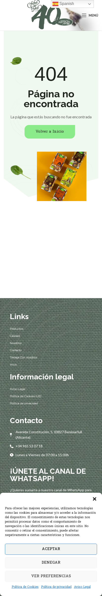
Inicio (13, 364)
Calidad (15, 336)
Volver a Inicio (50, 131)
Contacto (16, 350)
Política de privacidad (56, 587)
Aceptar (51, 549)
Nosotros (16, 343)
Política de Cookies (25, 587)
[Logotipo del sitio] (49, 15)
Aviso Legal (82, 587)
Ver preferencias (51, 576)
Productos (16, 328)
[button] (94, 498)
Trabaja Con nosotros (23, 357)
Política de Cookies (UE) (25, 396)
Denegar (51, 562)
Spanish (66, 3)
